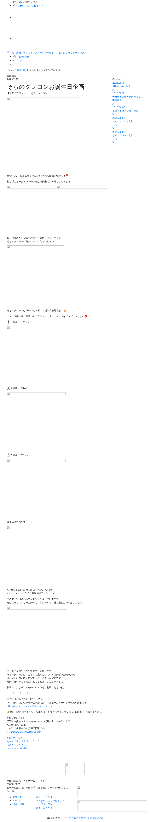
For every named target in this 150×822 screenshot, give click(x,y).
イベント (17, 800)
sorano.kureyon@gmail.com (26, 731)
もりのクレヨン (44, 804)
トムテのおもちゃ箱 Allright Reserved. (82, 817)
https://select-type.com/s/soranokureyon (29, 706)
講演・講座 (18, 804)
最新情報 (21, 69)
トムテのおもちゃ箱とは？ (50, 800)
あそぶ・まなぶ (44, 797)
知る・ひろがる (44, 807)
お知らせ (17, 797)
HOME (10, 69)
